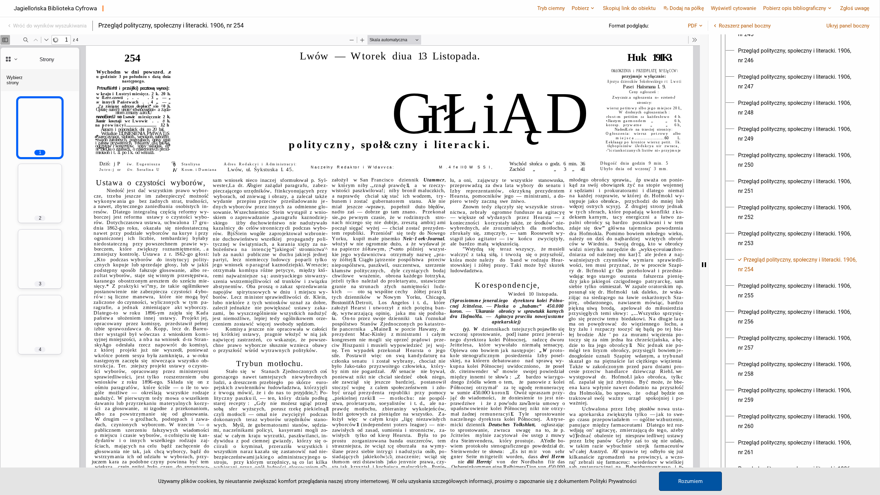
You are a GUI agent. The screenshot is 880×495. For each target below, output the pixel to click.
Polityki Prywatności (613, 481)
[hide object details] (704, 264)
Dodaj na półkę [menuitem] (687, 8)
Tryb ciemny (551, 8)
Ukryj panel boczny (847, 26)
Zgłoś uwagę (854, 8)
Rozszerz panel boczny (745, 26)
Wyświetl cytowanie (733, 8)
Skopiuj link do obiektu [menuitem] (629, 8)
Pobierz (580, 8)
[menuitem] (800, 55)
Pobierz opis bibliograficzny (794, 8)
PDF (692, 26)
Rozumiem (690, 481)
